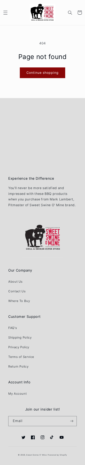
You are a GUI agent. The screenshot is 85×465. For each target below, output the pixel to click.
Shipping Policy (20, 337)
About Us (15, 281)
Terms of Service (21, 357)
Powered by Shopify (57, 455)
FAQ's (12, 328)
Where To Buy (19, 301)
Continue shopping (42, 73)
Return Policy (18, 366)
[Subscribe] (72, 421)
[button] (5, 12)
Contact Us (17, 291)
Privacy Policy (18, 347)
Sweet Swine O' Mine (36, 455)
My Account (17, 394)
